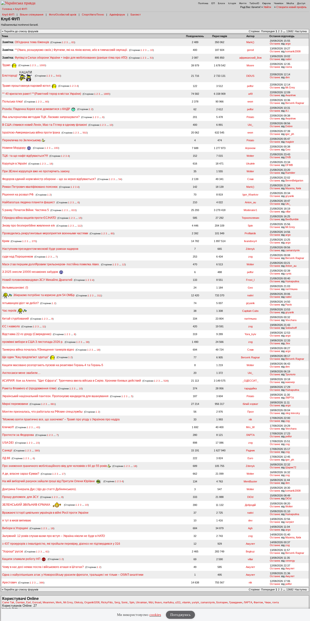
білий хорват (250, 403)
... (284, 31)
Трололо (290, 374)
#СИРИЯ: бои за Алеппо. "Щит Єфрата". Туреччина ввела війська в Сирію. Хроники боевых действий (71, 380)
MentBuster (250, 481)
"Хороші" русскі (12, 551)
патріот (289, 521)
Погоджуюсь (180, 615)
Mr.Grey (290, 87)
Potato (250, 117)
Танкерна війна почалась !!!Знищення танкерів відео (38, 349)
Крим (5, 241)
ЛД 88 (6, 458)
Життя (242, 3)
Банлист (136, 14)
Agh (250, 528)
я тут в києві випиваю (16, 520)
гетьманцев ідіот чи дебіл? (20, 303)
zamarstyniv (292, 250)
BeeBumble (292, 219)
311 (99, 295)
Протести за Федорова (18, 435)
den (287, 77)
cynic (288, 273)
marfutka (168, 602)
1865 (106, 94)
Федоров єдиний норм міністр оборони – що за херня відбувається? (49, 179)
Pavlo (288, 304)
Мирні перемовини (15, 404)
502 (85, 132)
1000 (42, 65)
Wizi (150, 602)
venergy (290, 560)
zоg (250, 256)
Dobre (289, 126)
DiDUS (250, 75)
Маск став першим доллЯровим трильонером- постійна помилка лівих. (51, 264)
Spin (250, 225)
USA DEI (8, 442)
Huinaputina (292, 281)
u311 (178, 602)
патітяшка (291, 289)
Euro (250, 458)
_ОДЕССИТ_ (250, 380)
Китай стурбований (15, 318)
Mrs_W (250, 427)
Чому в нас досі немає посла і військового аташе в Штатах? (43, 567)
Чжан (267, 602)
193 (56, 148)
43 (37, 427)
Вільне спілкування (31, 14)
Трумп (6, 65)
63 (72, 42)
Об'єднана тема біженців (32, 42)
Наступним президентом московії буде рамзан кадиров (40, 249)
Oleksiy (78, 602)
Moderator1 (250, 210)
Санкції (7, 450)
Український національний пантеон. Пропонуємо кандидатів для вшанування (55, 396)
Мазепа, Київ (293, 188)
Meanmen (48, 602)
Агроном (250, 148)
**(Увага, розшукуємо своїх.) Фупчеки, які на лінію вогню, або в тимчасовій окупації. (71, 50)
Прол (250, 411)
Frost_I (250, 279)
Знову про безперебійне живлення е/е (29, 225)
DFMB (289, 165)
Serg (117, 602)
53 (151, 57)
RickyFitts (107, 602)
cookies (155, 615)
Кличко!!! (8, 427)
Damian (20, 602)
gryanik (289, 196)
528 (165, 380)
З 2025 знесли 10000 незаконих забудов (30, 272)
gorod (250, 49)
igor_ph (289, 134)
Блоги (221, 3)
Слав (250, 179)
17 (63, 473)
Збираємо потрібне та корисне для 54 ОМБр (44, 295)
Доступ (301, 3)
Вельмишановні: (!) (15, 287)
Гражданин (235, 602)
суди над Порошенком (17, 256)
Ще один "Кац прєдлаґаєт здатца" (25, 357)
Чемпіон (278, 3)
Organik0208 (92, 602)
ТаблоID (254, 3)
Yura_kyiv (250, 334)
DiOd (250, 496)
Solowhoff (291, 327)
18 (98, 349)
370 (34, 241)
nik (250, 419)
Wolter (250, 155)
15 (79, 218)
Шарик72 (290, 467)
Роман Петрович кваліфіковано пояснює (30, 187)
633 (73, 210)
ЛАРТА (289, 397)
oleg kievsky (292, 413)
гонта (288, 66)
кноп (250, 101)
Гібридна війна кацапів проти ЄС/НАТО (29, 218)
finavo (158, 602)
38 (87, 342)
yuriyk (195, 602)
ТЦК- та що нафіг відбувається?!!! (25, 155)
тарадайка (250, 388)
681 (53, 404)
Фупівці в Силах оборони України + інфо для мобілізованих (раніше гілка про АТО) (71, 57)
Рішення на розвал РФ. (18, 194)
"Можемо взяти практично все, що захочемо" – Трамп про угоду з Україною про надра (61, 419)
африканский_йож (250, 57)
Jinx (287, 343)
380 (37, 450)
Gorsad (36, 602)
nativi (288, 59)
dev (250, 520)
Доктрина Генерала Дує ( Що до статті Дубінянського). (39, 489)
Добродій (250, 504)
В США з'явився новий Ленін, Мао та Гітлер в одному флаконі (45, 124)
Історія (232, 3)
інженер (290, 382)
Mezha (290, 3)
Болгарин (222, 602)
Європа (266, 3)
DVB (288, 157)
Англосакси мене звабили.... (21, 373)
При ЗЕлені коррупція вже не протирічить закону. (36, 171)
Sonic (124, 602)
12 (123, 264)
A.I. (287, 110)
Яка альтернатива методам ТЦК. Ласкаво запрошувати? (41, 117)
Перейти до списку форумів (21, 31)
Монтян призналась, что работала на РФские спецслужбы (42, 411)
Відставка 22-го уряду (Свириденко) (26, 334)
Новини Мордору (14, 147)
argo (288, 43)
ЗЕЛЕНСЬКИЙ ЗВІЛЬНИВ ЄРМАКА (26, 504)
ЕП (213, 3)
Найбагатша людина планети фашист (28, 202)
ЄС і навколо (11, 326)
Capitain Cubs (250, 310)
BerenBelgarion (294, 180)
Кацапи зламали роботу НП (21, 559)
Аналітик (290, 95)
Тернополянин (250, 217)
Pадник (250, 450)
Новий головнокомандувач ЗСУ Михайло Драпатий (37, 280)
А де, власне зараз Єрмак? (20, 473)
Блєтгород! (10, 75)
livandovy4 (250, 241)
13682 (290, 31)
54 (119, 179)
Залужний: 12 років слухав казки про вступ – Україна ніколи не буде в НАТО (53, 536)
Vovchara (290, 320)
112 (80, 225)
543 (58, 75)
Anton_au (250, 202)
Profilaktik (250, 233)
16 (50, 163)
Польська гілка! (12, 101)
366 (41, 582)
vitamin (186, 602)
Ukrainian (141, 602)
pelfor (250, 86)
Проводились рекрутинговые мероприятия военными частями (45, 233)
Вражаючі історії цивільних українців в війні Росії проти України (45, 512)
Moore (250, 65)
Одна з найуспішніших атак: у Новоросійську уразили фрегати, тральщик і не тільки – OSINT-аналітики (72, 574)
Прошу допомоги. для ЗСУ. (20, 497)
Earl (28, 602)
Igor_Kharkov (250, 194)
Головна (7, 9)
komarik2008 (293, 51)
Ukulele (250, 163)
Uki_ (250, 124)
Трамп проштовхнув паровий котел (26, 85)
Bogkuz (250, 551)
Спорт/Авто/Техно (93, 14)
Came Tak (8, 602)
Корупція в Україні (15, 163)
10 (151, 50)
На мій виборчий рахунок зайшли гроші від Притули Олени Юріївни (48, 481)
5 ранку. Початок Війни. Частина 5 (25, 210)
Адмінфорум (117, 14)
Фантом (258, 602)
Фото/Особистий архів (62, 14)
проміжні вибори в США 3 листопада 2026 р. (32, 342)
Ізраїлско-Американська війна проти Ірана (31, 132)
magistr (289, 141)
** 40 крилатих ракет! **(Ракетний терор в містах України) (41, 93)
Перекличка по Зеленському (22, 140)
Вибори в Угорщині (15, 528)
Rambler (290, 172)
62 (47, 551)
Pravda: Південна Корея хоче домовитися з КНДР (36, 109)
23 (37, 442)
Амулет (250, 543)
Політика (203, 3)
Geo (287, 149)
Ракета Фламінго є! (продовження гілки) (29, 388)
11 (43, 326)
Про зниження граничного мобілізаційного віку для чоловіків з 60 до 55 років (55, 466)
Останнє (275, 43)
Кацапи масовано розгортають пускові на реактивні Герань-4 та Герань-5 (52, 365)
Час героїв (9, 310)
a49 (250, 93)
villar (288, 211)
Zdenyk (250, 248)
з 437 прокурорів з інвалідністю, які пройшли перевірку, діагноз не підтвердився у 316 (61, 543)
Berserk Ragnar (294, 103)
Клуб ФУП (21, 9)
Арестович (9, 582)
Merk (59, 602)
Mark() (250, 42)
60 (46, 101)
